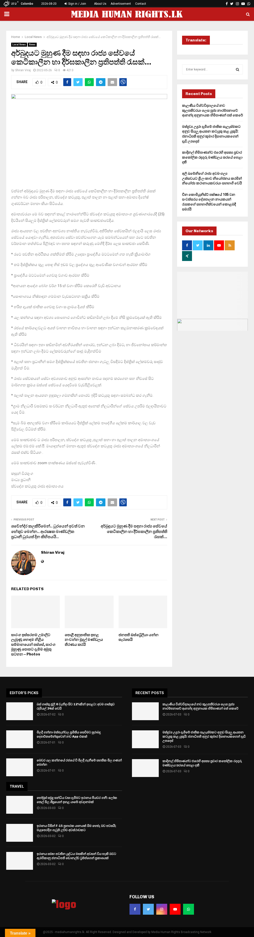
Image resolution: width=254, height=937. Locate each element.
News (32, 44)
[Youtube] (175, 909)
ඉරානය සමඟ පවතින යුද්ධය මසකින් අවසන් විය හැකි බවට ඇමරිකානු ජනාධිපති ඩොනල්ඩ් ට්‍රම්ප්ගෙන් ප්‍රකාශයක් (76, 856)
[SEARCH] (237, 69)
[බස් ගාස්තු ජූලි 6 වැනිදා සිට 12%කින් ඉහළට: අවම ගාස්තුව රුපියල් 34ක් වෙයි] (19, 711)
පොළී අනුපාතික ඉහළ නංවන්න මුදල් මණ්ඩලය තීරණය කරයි (84, 640)
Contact (140, 3)
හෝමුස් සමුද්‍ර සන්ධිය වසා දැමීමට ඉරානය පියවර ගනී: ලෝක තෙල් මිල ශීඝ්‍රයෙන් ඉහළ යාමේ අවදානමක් (77, 800)
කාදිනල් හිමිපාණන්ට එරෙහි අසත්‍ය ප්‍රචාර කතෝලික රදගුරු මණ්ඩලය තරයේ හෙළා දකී (212, 157)
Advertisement (121, 3)
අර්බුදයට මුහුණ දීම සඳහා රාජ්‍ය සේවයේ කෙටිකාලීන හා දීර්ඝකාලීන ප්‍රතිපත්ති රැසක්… (134, 531)
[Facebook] (134, 909)
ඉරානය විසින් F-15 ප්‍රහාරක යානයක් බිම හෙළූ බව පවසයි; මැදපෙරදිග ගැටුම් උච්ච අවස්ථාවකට (76, 828)
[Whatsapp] (188, 909)
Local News (19, 44)
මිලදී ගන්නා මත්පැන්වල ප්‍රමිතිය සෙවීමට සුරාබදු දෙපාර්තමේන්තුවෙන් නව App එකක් (69, 734)
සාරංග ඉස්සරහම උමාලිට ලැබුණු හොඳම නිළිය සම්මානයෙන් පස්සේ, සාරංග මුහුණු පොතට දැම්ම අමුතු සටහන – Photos (33, 644)
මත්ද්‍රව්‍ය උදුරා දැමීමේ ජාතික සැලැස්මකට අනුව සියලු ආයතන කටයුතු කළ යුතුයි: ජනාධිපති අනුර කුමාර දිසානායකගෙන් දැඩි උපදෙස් (204, 736)
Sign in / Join (76, 3)
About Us (100, 3)
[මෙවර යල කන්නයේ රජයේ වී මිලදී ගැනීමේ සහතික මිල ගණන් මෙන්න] (19, 767)
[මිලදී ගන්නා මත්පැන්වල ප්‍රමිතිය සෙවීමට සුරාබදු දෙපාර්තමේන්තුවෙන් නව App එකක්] (19, 739)
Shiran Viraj (23, 70)
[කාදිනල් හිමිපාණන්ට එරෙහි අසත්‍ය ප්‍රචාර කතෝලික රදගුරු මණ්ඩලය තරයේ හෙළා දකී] (145, 768)
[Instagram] (161, 909)
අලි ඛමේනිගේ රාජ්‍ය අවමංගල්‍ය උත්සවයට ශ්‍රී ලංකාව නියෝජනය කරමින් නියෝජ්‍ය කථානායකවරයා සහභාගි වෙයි (212, 178)
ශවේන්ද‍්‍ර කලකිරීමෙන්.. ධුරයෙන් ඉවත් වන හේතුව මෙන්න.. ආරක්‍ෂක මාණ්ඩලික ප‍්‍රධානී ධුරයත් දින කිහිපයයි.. (48, 531)
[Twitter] (148, 909)
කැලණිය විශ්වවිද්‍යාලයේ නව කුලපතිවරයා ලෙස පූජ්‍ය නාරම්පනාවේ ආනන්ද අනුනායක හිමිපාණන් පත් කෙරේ (212, 110)
